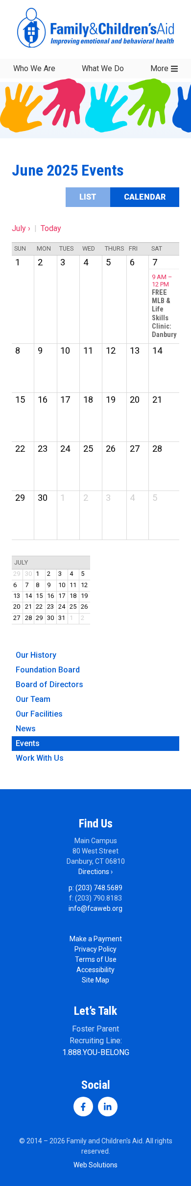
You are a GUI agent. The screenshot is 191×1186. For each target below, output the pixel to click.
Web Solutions (95, 1165)
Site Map (95, 980)
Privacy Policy (95, 949)
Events (28, 743)
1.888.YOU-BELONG (95, 1052)
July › (21, 228)
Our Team (33, 699)
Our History (36, 655)
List (87, 197)
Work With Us (40, 758)
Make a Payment (96, 939)
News (26, 728)
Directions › (95, 872)
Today (51, 228)
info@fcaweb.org (95, 908)
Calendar (145, 197)
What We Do (103, 68)
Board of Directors (49, 684)
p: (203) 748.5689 (95, 888)
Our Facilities (39, 714)
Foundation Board (48, 669)
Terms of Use (96, 959)
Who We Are (34, 68)
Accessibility (95, 970)
